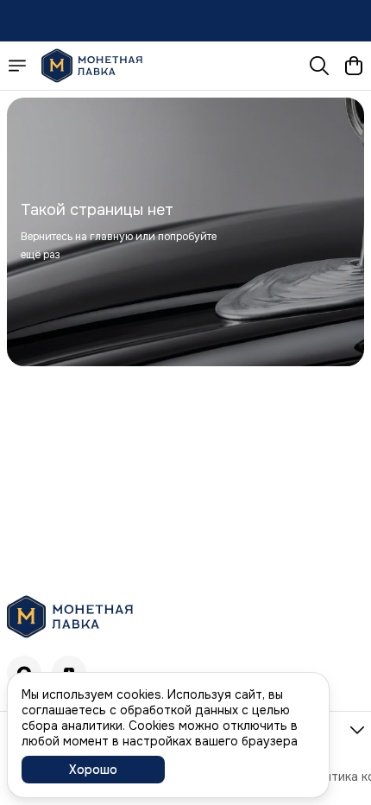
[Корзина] (353, 65)
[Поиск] (319, 65)
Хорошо (93, 769)
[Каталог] (17, 65)
